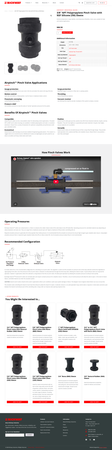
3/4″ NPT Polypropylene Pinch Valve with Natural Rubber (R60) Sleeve (17, 329)
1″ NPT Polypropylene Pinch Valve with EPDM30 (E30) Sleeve (68, 329)
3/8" (70, 58)
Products (11, 11)
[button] (51, 15)
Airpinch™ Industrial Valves (67, 10)
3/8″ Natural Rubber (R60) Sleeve (94, 377)
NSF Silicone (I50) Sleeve (74, 65)
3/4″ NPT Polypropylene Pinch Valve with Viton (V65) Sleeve (42, 378)
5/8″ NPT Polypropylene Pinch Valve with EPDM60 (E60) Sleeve (17, 378)
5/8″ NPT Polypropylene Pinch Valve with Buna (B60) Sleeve (42, 329)
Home (6, 11)
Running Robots (103, 447)
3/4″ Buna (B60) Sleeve (67, 376)
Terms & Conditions (39, 447)
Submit (30, 435)
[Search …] (79, 3)
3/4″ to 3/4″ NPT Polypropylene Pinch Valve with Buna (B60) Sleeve (94, 329)
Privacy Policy (31, 447)
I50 (62, 70)
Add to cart (67, 32)
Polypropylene (72, 55)
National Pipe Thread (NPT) (75, 51)
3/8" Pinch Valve (73, 48)
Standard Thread (80, 70)
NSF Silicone (66, 70)
